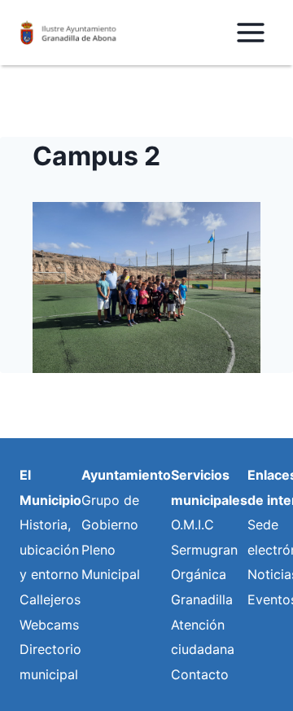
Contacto (200, 674)
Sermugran (204, 550)
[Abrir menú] (250, 32)
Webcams (49, 625)
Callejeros (50, 599)
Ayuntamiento (126, 475)
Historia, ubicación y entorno (49, 549)
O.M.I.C (192, 524)
